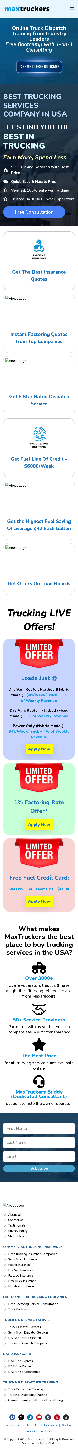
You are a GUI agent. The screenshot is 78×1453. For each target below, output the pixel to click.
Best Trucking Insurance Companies (32, 1254)
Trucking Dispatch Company (27, 1343)
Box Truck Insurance (22, 1281)
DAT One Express (20, 1361)
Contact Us (16, 1220)
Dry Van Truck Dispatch (24, 1338)
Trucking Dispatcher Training (27, 1395)
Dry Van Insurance (20, 1270)
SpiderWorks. (48, 1444)
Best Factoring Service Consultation (33, 1304)
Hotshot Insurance (21, 1286)
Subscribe (39, 1168)
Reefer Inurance (19, 1265)
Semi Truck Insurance (22, 1259)
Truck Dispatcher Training (25, 1389)
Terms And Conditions (39, 1431)
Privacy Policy (18, 1231)
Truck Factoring (19, 1310)
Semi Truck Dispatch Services (28, 1333)
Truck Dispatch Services (24, 1327)
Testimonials (17, 1226)
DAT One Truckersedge (24, 1372)
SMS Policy (16, 1236)
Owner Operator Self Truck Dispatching (35, 1400)
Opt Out (67, 1425)
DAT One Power (19, 1366)
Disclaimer (50, 1425)
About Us (14, 1215)
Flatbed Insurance (20, 1276)
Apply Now (39, 749)
